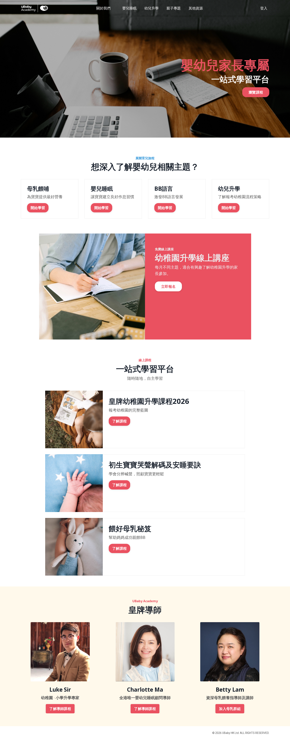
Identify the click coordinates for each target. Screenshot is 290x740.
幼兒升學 (151, 8)
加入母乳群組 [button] (230, 709)
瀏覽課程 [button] (256, 92)
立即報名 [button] (168, 286)
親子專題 (174, 8)
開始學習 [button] (38, 208)
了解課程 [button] (119, 421)
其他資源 (196, 8)
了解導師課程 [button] (60, 709)
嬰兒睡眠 (129, 8)
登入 (263, 8)
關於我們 (103, 8)
